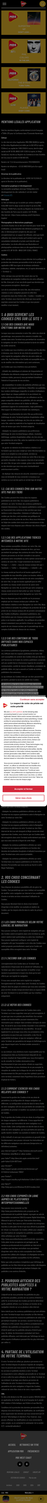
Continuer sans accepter (32, 699)
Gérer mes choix (23, 797)
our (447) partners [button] (16, 712)
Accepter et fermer (23, 788)
